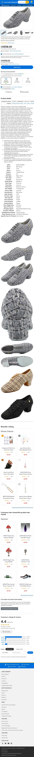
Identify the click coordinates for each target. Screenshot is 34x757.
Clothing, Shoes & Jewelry (17, 103)
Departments (6, 5)
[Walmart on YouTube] (8, 743)
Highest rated (19, 649)
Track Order (13, 666)
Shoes (28, 103)
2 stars (2, 642)
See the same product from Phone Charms (22, 507)
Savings (19, 5)
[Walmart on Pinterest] (11, 743)
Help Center (26, 664)
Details (13, 88)
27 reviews (12, 42)
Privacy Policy (5, 723)
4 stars (2, 638)
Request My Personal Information (9, 728)
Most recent (9, 649)
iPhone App (4, 735)
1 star (3, 644)
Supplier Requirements (7, 685)
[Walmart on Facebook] (2, 743)
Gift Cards (4, 699)
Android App (5, 737)
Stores (3, 693)
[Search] (27, 2)
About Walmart (5, 674)
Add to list (9, 91)
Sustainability (5, 683)
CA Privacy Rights (6, 725)
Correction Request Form (9, 608)
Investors (4, 681)
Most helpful (5, 652)
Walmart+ (4, 697)
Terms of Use (5, 721)
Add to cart (17, 67)
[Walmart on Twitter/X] (5, 743)
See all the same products (27, 595)
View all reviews (6, 631)
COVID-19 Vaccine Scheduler (8, 705)
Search (30, 652)
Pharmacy (4, 707)
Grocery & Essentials (27, 5)
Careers (3, 676)
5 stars (2, 637)
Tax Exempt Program (6, 716)
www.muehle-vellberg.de (17, 54)
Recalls (3, 709)
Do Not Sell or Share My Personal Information (12, 730)
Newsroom (4, 678)
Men (25, 103)
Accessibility (5, 711)
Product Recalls (5, 714)
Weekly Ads (23, 666)
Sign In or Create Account (13, 664)
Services (13, 5)
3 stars (2, 640)
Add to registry (25, 91)
